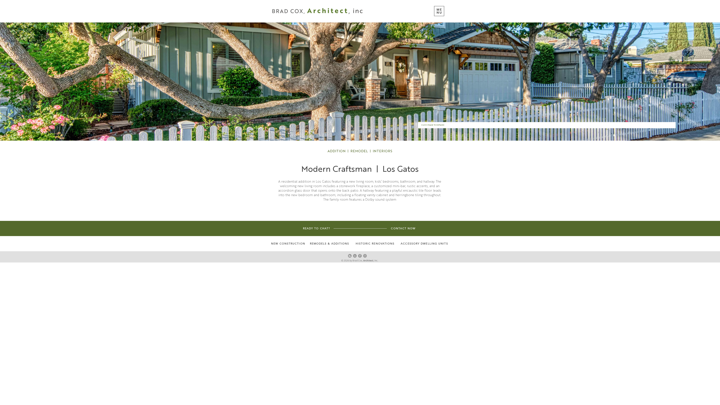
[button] (439, 11)
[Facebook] (360, 256)
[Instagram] (365, 256)
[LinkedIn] (355, 256)
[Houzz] (350, 256)
